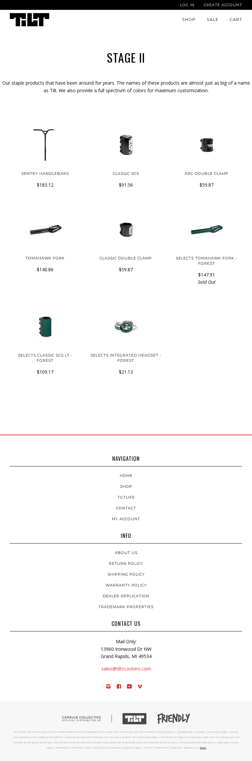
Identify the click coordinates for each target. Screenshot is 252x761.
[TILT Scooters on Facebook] (119, 687)
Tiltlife (126, 497)
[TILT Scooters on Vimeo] (139, 687)
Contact (126, 508)
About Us (126, 552)
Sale (213, 19)
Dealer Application (126, 596)
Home (126, 475)
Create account (223, 5)
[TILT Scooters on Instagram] (108, 687)
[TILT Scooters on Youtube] (129, 687)
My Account (126, 519)
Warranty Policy (126, 585)
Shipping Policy (126, 574)
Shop (189, 19)
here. (203, 747)
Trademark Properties (126, 607)
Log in (187, 5)
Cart (236, 19)
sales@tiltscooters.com (126, 669)
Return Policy (126, 563)
